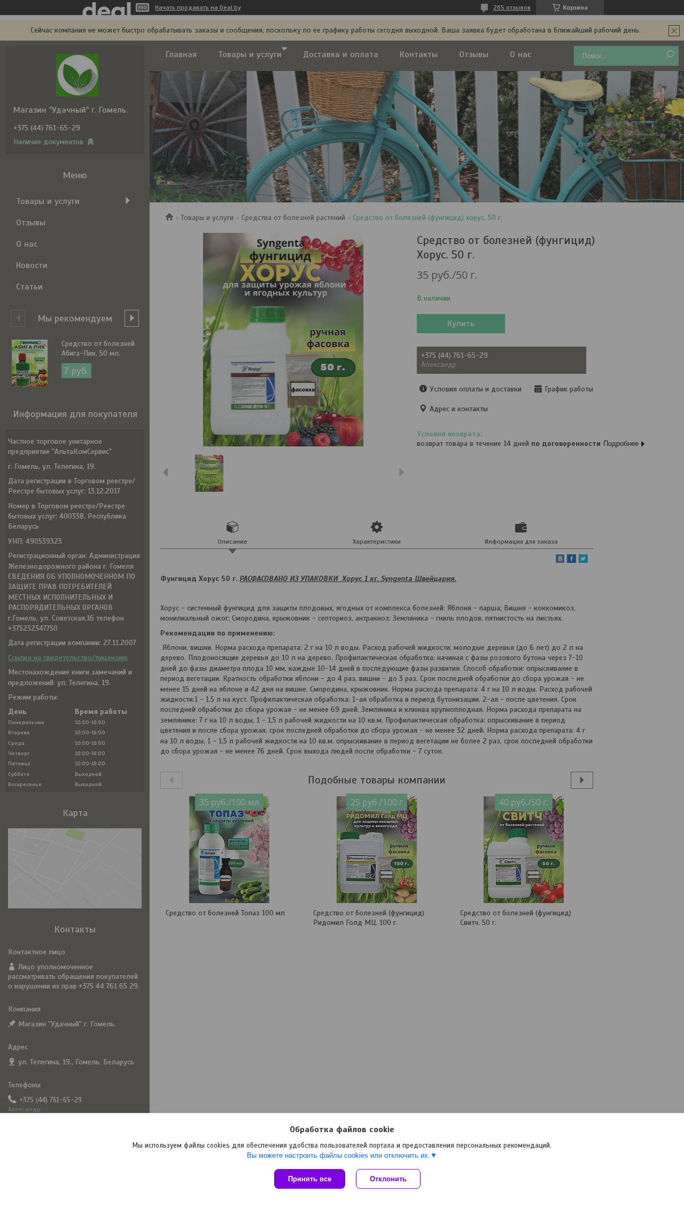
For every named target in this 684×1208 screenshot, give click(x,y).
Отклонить (388, 1179)
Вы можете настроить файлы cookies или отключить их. (338, 1155)
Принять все (309, 1179)
